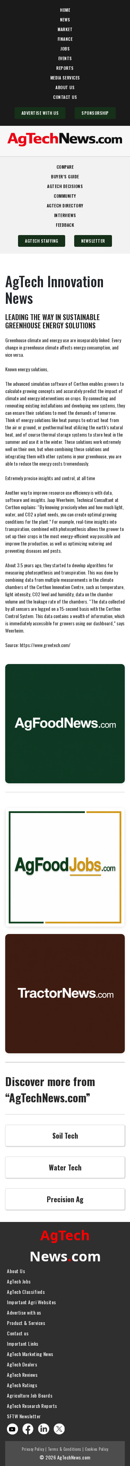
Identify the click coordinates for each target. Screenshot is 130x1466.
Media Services (65, 78)
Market (65, 29)
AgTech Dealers (22, 1364)
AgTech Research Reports (32, 1405)
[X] (59, 1428)
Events (65, 58)
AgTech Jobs (19, 1281)
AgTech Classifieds (26, 1291)
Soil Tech (65, 1135)
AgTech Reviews (22, 1374)
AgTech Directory (65, 205)
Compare (65, 167)
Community (65, 196)
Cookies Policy (96, 1449)
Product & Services (26, 1322)
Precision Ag (65, 1199)
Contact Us (65, 97)
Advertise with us (24, 1312)
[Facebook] (28, 1428)
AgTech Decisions (65, 186)
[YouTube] (12, 1429)
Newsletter (93, 241)
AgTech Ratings (22, 1385)
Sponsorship (95, 113)
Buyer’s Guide (65, 176)
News (65, 19)
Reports (65, 68)
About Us (65, 87)
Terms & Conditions (64, 1449)
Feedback (65, 225)
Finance (65, 39)
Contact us (17, 1333)
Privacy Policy (33, 1449)
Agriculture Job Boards (29, 1395)
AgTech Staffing (41, 241)
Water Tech (65, 1167)
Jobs (65, 49)
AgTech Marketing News (30, 1353)
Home (65, 10)
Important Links (22, 1343)
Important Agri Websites (31, 1302)
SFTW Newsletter (24, 1416)
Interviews (65, 215)
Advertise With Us (40, 113)
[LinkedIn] (43, 1428)
